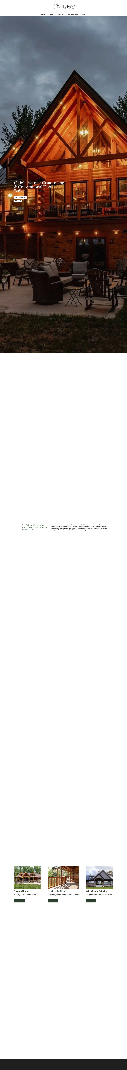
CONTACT (85, 14)
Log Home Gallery (20, 197)
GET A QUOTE (18, 200)
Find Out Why (90, 900)
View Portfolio (20, 900)
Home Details (52, 900)
